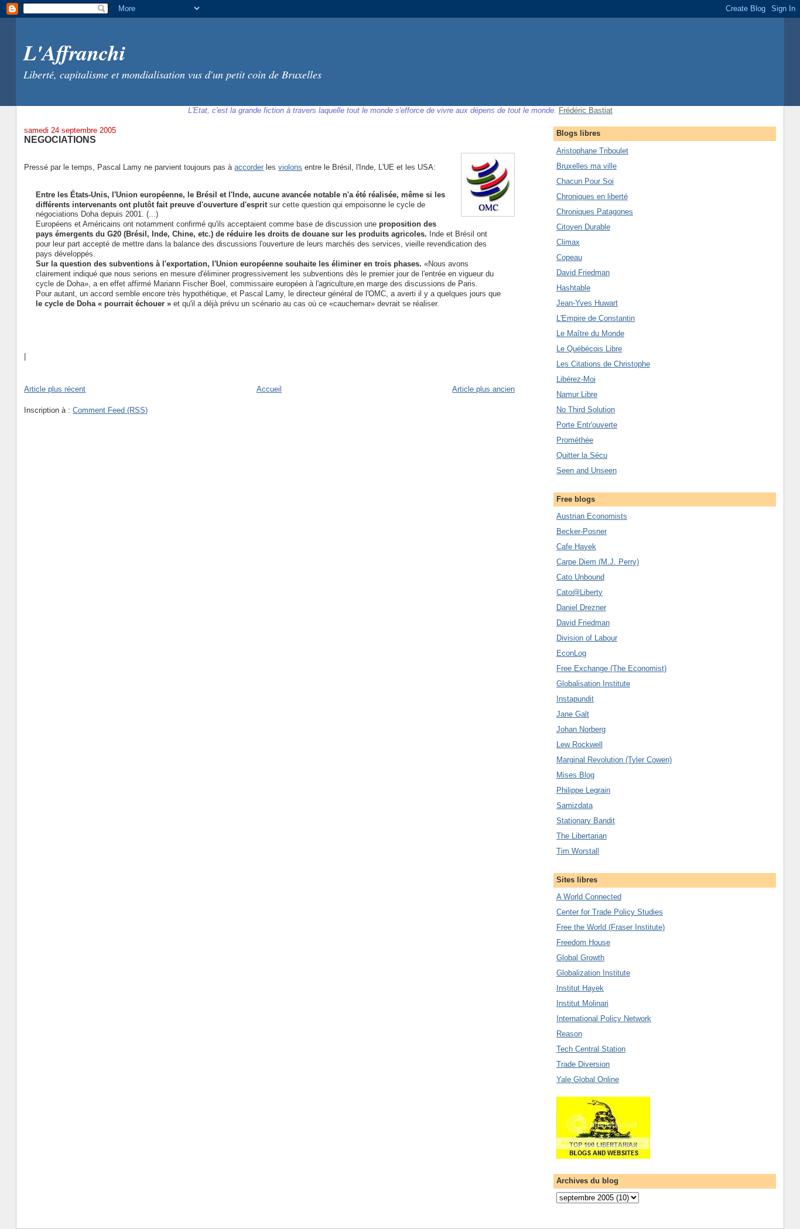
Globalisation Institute (593, 683)
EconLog (571, 653)
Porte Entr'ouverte (586, 424)
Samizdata (574, 805)
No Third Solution (585, 409)
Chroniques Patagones (594, 211)
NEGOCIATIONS (60, 139)
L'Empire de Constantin (595, 318)
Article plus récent (55, 389)
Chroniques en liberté (592, 196)
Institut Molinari (582, 1003)
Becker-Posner (581, 531)
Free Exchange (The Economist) (611, 668)
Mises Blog (575, 775)
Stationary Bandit (585, 820)
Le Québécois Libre (589, 348)
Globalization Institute (593, 972)
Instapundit (575, 698)
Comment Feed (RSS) (110, 410)
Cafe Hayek (576, 546)
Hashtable (573, 287)
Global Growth (580, 957)
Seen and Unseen (586, 470)
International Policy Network (603, 1018)
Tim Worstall (577, 851)
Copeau (569, 257)
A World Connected (588, 896)
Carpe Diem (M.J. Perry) (597, 561)
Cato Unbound (580, 577)
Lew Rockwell (579, 744)
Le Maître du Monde (590, 333)
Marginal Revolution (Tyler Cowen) (614, 759)
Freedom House (583, 942)
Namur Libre (576, 394)
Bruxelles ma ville (586, 166)
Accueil (269, 389)
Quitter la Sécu (581, 455)
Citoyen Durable (583, 226)
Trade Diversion (583, 1064)
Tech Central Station (590, 1049)
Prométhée (574, 440)
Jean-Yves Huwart (587, 303)
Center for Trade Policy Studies (609, 912)
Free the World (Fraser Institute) (610, 927)
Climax (568, 242)
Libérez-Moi (576, 379)
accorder (249, 167)
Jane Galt (572, 714)
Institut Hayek (580, 988)
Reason (569, 1033)
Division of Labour (586, 638)
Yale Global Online (587, 1079)
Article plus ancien (483, 389)
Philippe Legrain (583, 790)
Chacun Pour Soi (585, 181)
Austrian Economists (591, 516)
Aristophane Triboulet (592, 150)
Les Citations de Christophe (603, 364)
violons (290, 167)
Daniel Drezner (581, 607)
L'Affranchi (74, 52)
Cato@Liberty (579, 592)
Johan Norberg (581, 729)
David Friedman (583, 272)
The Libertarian (581, 835)
